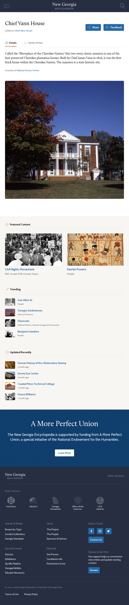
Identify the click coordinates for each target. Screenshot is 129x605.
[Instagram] (100, 531)
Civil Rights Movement (19, 269)
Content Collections (15, 534)
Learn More (64, 453)
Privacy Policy (31, 594)
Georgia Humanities (55, 507)
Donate (94, 570)
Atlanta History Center (28, 70)
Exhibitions (10, 559)
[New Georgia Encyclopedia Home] (64, 6)
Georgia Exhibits (13, 568)
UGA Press (11, 506)
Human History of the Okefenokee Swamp (42, 363)
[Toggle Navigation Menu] (6, 6)
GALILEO (33, 506)
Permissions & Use (56, 563)
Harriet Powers (76, 269)
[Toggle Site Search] (122, 6)
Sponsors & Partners (57, 538)
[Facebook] (91, 531)
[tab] (11, 43)
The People (53, 534)
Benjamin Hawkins (28, 331)
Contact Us (96, 539)
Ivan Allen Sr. (25, 300)
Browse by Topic (13, 529)
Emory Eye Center (28, 373)
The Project (52, 529)
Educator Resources (15, 572)
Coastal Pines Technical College (36, 383)
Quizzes (9, 554)
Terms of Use (12, 594)
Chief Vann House (23, 30)
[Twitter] (108, 531)
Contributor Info (54, 559)
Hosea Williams (27, 394)
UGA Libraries (100, 507)
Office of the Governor (77, 507)
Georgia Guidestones (30, 310)
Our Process (53, 554)
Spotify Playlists (13, 563)
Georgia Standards (14, 538)
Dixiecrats (23, 321)
